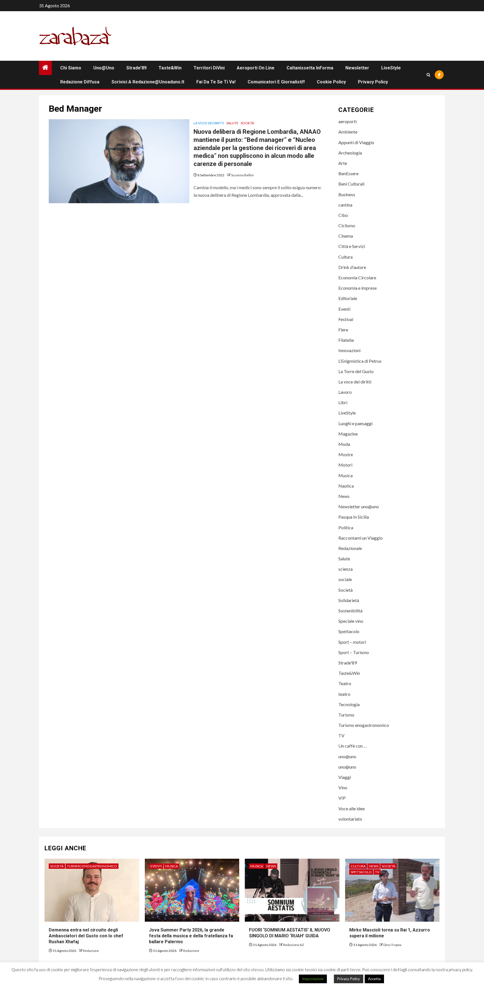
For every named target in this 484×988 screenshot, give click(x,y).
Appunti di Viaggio (356, 142)
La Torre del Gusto (356, 371)
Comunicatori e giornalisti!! (276, 82)
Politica (345, 527)
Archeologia (350, 152)
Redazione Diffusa (79, 82)
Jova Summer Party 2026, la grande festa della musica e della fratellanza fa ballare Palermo (191, 935)
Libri (342, 402)
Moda (344, 444)
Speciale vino (350, 621)
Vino (342, 787)
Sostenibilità (350, 610)
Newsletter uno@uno (358, 506)
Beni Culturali (351, 183)
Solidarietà (348, 600)
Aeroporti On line (255, 68)
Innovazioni (349, 350)
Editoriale (347, 298)
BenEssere (348, 173)
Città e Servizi (351, 246)
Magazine (348, 433)
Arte (342, 163)
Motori (345, 464)
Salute (232, 123)
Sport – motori (352, 642)
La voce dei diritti (209, 123)
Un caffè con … (352, 745)
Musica (345, 475)
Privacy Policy (373, 82)
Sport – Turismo (353, 652)
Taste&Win (170, 68)
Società (247, 123)
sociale (345, 579)
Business (346, 194)
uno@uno (103, 68)
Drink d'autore (352, 267)
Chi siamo (70, 68)
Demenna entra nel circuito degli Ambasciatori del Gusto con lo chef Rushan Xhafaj (86, 935)
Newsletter (357, 68)
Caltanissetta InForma (310, 68)
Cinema (345, 235)
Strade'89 (347, 662)
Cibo (343, 215)
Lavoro (345, 392)
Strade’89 (136, 68)
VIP (342, 797)
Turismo (346, 714)
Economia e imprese (357, 288)
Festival (345, 319)
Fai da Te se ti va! (216, 82)
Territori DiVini (209, 68)
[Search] (428, 74)
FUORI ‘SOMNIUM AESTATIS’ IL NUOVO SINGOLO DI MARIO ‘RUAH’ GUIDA (289, 932)
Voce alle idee (351, 808)
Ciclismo (346, 225)
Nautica (346, 485)
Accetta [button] (374, 979)
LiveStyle (391, 68)
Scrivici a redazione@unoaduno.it (147, 82)
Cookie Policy (331, 82)
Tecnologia (349, 704)
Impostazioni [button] (313, 979)
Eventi (344, 309)
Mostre (345, 454)
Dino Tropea (392, 945)
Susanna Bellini (242, 175)
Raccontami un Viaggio (360, 537)
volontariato (350, 818)
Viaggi (344, 777)
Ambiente (347, 131)
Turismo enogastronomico (363, 725)
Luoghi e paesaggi (355, 423)
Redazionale (350, 548)
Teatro (344, 683)
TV (341, 735)
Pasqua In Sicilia (353, 516)
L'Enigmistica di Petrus (359, 361)
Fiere (343, 329)
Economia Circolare (357, 277)
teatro (344, 694)
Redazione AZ (293, 945)
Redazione (91, 951)
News (344, 496)
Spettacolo (348, 631)
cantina (345, 204)
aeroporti (347, 121)
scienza (345, 569)
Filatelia (346, 340)
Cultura (345, 256)
